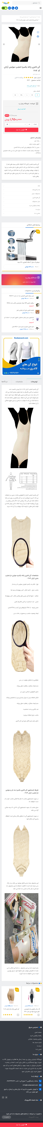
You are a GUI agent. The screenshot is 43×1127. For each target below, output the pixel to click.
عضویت (6, 1117)
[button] (16, 8)
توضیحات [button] (34, 381)
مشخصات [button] (19, 381)
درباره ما (38, 209)
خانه (39, 186)
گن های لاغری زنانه (31, 86)
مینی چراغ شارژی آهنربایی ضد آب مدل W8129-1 (21, 296)
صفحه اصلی (38, 1032)
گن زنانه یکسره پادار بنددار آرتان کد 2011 (12, 1010)
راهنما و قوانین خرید (34, 205)
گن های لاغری (36, 198)
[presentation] (39, 44)
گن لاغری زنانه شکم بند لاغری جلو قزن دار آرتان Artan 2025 (23, 262)
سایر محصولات (36, 201)
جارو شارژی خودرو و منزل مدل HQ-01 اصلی (23, 327)
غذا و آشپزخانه (36, 190)
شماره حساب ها (37, 1042)
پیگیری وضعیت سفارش (35, 1039)
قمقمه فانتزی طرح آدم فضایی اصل (25, 310)
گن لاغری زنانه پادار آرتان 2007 (32, 1009)
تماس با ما (37, 213)
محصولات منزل (36, 194)
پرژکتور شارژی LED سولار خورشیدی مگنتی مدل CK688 (20, 303)
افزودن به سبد (20, 130)
